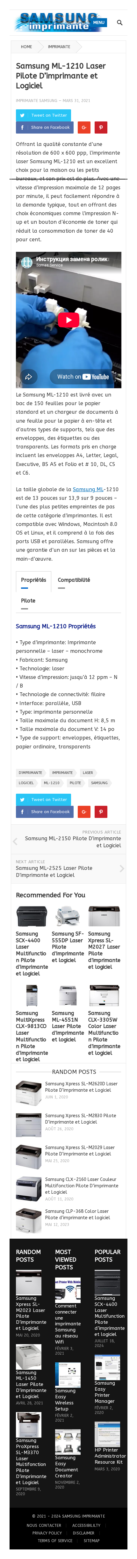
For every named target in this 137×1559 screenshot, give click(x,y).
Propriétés (33, 580)
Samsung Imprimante (83, 1516)
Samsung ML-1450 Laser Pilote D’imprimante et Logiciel (31, 1384)
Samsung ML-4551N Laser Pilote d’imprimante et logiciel (68, 1026)
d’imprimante (30, 773)
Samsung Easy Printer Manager (105, 1392)
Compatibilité (74, 580)
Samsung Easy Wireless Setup (65, 1399)
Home (26, 47)
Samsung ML (88, 489)
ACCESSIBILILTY (86, 1525)
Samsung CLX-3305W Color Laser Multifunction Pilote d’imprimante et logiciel (104, 1033)
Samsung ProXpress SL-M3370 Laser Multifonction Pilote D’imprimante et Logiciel (31, 1461)
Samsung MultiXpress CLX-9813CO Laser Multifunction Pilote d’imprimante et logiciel (32, 1036)
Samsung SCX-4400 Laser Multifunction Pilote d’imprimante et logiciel (32, 954)
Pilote (28, 601)
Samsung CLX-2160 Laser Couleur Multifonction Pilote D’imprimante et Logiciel (82, 1186)
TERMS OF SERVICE (55, 1541)
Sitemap (92, 1541)
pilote (75, 783)
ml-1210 (52, 783)
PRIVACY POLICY (46, 1533)
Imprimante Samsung (36, 100)
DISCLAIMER (83, 1533)
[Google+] (84, 127)
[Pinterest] (101, 127)
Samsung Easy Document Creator (66, 1466)
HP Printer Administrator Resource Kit (110, 1456)
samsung (99, 783)
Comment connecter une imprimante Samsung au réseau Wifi (68, 1324)
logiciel (26, 783)
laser (88, 773)
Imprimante (59, 47)
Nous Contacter (44, 1525)
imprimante (62, 773)
